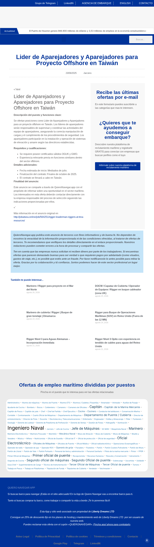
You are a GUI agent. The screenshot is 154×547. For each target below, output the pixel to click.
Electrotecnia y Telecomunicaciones (65, 419)
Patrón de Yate (30, 451)
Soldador (140, 460)
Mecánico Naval (67, 433)
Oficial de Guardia (55, 438)
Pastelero (90, 448)
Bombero (31, 407)
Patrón (99, 448)
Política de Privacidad (47, 536)
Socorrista (129, 460)
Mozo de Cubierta (103, 434)
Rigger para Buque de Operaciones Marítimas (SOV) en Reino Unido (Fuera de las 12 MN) (119, 316)
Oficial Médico (83, 443)
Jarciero (87, 73)
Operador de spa (32, 448)
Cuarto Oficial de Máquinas (44, 415)
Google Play (60, 543)
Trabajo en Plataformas (34, 468)
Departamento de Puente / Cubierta (107, 415)
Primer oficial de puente (51, 455)
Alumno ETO (65, 403)
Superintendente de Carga (30, 465)
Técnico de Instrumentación (55, 465)
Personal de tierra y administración (69, 451)
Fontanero (137, 419)
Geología (11, 423)
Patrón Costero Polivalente (116, 448)
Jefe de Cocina (62, 429)
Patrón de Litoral (14, 451)
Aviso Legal (22, 536)
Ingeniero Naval (26, 428)
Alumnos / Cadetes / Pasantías (86, 403)
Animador (116, 403)
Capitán (95, 407)
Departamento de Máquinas (70, 415)
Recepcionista (79, 456)
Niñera (29, 438)
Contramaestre (24, 415)
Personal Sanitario (94, 451)
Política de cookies (77, 536)
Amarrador (105, 403)
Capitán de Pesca (15, 411)
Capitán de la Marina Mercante (122, 407)
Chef (43, 411)
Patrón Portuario (45, 451)
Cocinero (91, 411)
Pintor (133, 451)
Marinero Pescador (38, 434)
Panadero (79, 448)
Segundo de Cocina (16, 460)
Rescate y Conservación (116, 456)
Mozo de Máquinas (121, 434)
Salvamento (134, 456)
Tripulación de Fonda (55, 468)
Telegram (79, 543)
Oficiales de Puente (66, 443)
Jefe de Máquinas (85, 428)
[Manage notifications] (147, 540)
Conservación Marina (131, 411)
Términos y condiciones (107, 536)
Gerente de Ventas (78, 423)
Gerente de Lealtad (26, 423)
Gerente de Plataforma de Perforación (52, 423)
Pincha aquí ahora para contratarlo (111, 524)
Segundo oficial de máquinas (48, 460)
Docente (43, 419)
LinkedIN (95, 543)
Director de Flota (30, 419)
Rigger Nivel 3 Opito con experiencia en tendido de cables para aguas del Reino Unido (117, 343)
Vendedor (93, 468)
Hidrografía (110, 423)
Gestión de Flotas (96, 423)
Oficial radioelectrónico (101, 443)
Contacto (133, 536)
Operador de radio (15, 448)
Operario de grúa (64, 447)
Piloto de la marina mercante (116, 451)
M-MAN (105, 429)
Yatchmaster (104, 468)
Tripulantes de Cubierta (76, 468)
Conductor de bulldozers (109, 411)
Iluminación (122, 423)
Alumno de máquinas (31, 403)
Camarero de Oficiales (77, 407)
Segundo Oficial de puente (91, 460)
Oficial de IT (70, 438)
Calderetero (50, 407)
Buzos (39, 407)
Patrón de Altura (136, 448)
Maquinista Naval (118, 429)
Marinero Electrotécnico (18, 434)
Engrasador (99, 419)
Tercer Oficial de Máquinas (84, 464)
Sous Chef (12, 465)
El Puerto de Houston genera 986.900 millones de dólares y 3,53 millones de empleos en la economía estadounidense (87, 31)
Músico (21, 438)
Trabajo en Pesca (15, 468)
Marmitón (53, 434)
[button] (64, 39)
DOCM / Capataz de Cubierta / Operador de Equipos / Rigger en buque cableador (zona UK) (118, 289)
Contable (11, 415)
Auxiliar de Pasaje (130, 403)
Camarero (61, 407)
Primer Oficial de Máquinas (19, 456)
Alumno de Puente (49, 403)
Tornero (136, 465)
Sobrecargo (118, 460)
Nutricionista (39, 438)
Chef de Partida (54, 411)
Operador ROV (48, 448)
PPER (141, 451)
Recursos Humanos (95, 456)
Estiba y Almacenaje (114, 419)
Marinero (136, 428)
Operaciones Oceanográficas (125, 443)
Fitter (128, 419)
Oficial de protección (86, 438)
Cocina (81, 411)
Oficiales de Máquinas (44, 443)
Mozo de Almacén (85, 434)
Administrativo (14, 403)
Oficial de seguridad (106, 438)
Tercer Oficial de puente (116, 464)
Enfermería (87, 419)
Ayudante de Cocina (16, 407)
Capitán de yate (31, 411)
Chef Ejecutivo (69, 411)
